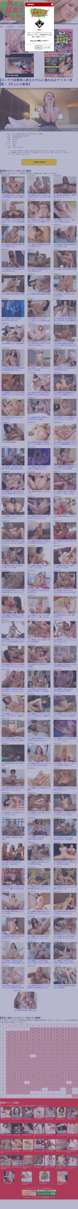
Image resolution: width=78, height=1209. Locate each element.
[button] (52, 4)
